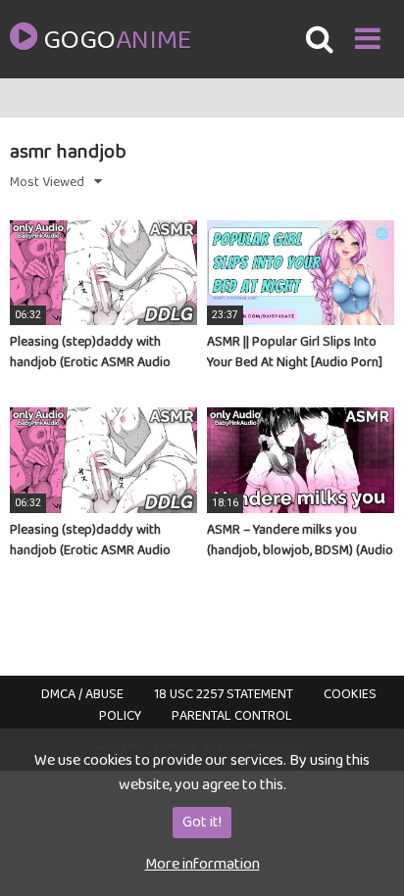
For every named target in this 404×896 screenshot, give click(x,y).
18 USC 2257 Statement (223, 694)
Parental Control (232, 716)
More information (202, 864)
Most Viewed (47, 182)
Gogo (116, 41)
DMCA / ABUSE (82, 694)
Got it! (202, 822)
